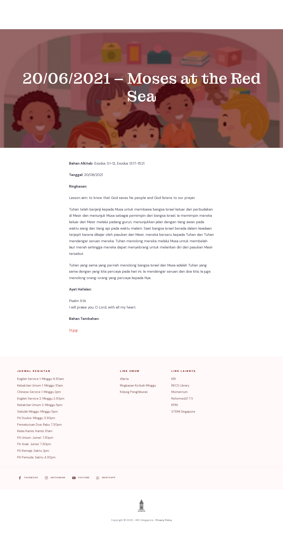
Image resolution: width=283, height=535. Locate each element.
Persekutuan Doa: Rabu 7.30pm (39, 425)
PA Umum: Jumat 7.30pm (35, 438)
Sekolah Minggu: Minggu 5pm (37, 412)
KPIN (174, 405)
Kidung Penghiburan (134, 392)
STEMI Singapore (183, 412)
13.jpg (73, 330)
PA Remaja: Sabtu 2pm (33, 451)
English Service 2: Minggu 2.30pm (40, 398)
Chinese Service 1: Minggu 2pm (39, 392)
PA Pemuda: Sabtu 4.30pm (36, 457)
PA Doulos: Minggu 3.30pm (36, 418)
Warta (124, 379)
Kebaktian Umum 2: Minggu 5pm (39, 405)
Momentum (179, 392)
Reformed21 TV (182, 398)
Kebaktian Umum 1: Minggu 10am (40, 385)
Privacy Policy (164, 520)
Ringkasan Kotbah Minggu (138, 385)
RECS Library (180, 385)
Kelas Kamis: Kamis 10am (34, 431)
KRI (173, 379)
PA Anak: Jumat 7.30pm (34, 444)
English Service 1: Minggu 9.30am (40, 379)
